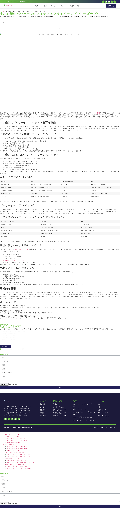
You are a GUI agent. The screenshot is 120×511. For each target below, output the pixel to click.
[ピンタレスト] (114, 1)
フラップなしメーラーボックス (16, 439)
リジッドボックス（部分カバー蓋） (17, 448)
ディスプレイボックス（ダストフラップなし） (20, 456)
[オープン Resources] (67, 6)
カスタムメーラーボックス (11, 435)
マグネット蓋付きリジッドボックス (17, 466)
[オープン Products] (41, 6)
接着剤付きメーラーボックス (15, 442)
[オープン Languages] (80, 6)
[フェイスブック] (103, 1)
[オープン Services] (57, 6)
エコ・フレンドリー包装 (21, 249)
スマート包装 (96, 113)
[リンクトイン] (106, 1)
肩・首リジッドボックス (14, 450)
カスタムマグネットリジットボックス (14, 464)
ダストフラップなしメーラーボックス (18, 440)
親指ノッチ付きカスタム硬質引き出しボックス (20, 462)
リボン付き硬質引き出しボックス (16, 460)
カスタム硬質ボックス (9, 444)
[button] (117, 22)
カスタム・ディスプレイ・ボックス (13, 452)
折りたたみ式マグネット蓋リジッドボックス (20, 468)
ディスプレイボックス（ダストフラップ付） (20, 454)
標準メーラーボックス (13, 437)
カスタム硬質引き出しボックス (12, 458)
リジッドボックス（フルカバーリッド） (18, 446)
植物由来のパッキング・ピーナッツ (13, 260)
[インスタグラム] (112, 1)
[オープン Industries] (47, 6)
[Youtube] (109, 1)
